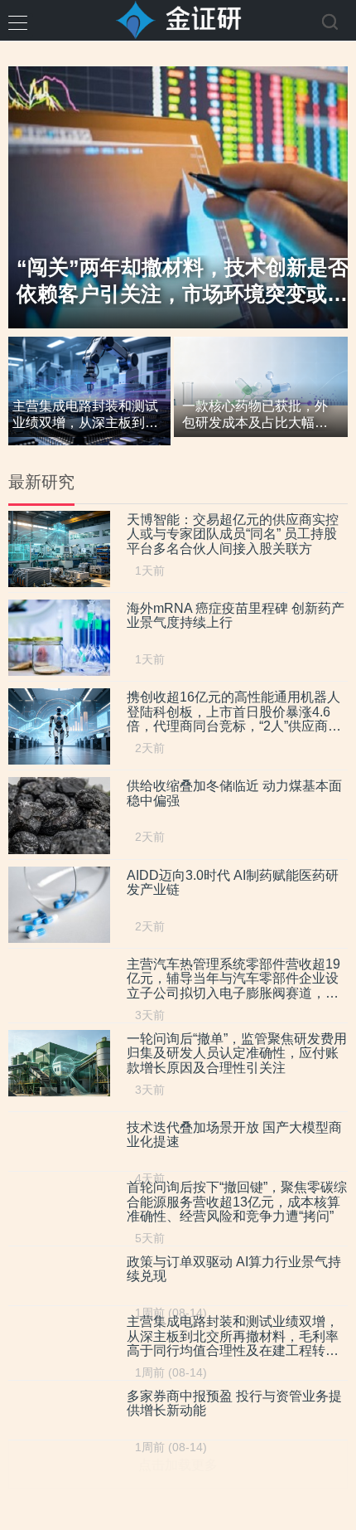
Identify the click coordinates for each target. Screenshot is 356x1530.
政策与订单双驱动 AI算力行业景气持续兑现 (234, 1269)
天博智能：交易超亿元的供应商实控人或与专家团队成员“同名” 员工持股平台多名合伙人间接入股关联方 (233, 534)
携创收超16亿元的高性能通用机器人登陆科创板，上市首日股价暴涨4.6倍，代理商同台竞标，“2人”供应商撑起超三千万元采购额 (234, 712)
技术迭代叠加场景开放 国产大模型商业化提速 (234, 1134)
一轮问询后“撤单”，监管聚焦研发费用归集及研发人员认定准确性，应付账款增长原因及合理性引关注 (237, 1053)
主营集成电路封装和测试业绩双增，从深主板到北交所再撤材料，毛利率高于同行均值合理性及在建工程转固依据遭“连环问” (233, 1336)
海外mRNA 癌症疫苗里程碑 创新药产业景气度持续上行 (235, 615)
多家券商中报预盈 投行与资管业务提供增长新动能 (234, 1403)
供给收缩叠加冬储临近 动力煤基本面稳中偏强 (234, 793)
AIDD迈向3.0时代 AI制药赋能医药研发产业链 (233, 882)
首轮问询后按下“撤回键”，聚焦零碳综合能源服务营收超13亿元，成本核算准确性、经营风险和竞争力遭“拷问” (237, 1201)
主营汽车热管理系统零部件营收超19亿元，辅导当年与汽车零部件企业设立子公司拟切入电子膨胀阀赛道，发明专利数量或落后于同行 (233, 979)
